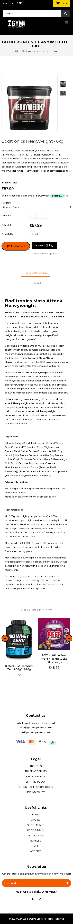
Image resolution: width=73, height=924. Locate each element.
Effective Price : (10, 182)
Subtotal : (7, 225)
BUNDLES (35, 840)
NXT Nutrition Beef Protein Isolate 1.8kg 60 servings (54, 658)
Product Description (36, 272)
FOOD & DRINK (35, 830)
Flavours (6, 202)
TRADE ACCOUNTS (36, 771)
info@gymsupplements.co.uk (36, 732)
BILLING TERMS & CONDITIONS (36, 786)
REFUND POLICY (35, 792)
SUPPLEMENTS (35, 825)
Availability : (8, 233)
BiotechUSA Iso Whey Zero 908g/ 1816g (19, 667)
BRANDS (36, 819)
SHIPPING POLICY (35, 781)
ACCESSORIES (36, 835)
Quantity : (7, 215)
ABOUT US (36, 766)
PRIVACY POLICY (35, 776)
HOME (35, 814)
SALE (36, 845)
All (16, 51)
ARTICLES (35, 851)
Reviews (36, 282)
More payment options (44, 253)
